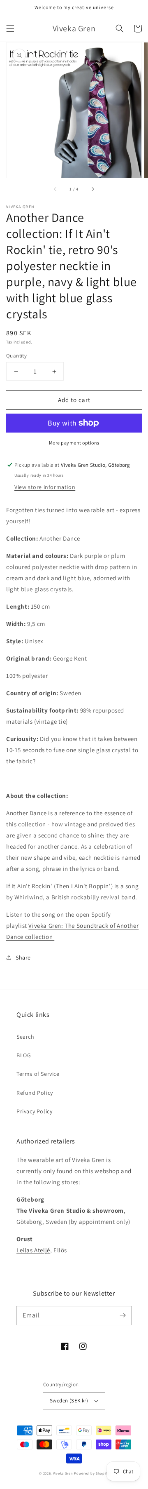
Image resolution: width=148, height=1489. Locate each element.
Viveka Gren (63, 1473)
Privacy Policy (34, 1111)
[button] (10, 28)
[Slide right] (92, 189)
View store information (44, 487)
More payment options (74, 443)
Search (25, 1036)
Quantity (16, 355)
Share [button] (23, 957)
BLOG (23, 1055)
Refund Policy (34, 1092)
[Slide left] (55, 189)
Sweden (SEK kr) (69, 1400)
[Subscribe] (122, 1315)
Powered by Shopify (91, 1473)
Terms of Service (38, 1073)
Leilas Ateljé (33, 1250)
